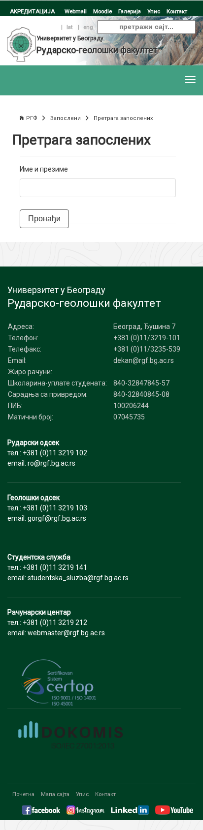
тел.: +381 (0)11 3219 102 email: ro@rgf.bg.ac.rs (47, 453)
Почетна (23, 794)
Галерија (129, 11)
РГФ (31, 118)
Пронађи (44, 218)
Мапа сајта (55, 794)
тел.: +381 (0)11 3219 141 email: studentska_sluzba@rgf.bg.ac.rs (68, 567)
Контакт (177, 11)
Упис (153, 11)
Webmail (76, 11)
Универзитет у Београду (69, 38)
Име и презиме (44, 169)
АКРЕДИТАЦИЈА (32, 11)
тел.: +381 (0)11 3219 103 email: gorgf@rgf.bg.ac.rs (47, 508)
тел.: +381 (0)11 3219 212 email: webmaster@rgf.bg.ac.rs (56, 622)
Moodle (102, 11)
